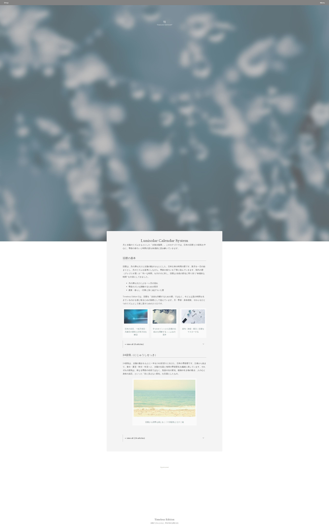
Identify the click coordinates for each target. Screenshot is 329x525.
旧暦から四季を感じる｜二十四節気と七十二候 (164, 422)
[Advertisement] (164, 489)
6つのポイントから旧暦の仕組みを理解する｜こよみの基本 (164, 332)
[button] (164, 344)
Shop (6, 3)
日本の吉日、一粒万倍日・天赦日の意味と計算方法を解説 (136, 332)
